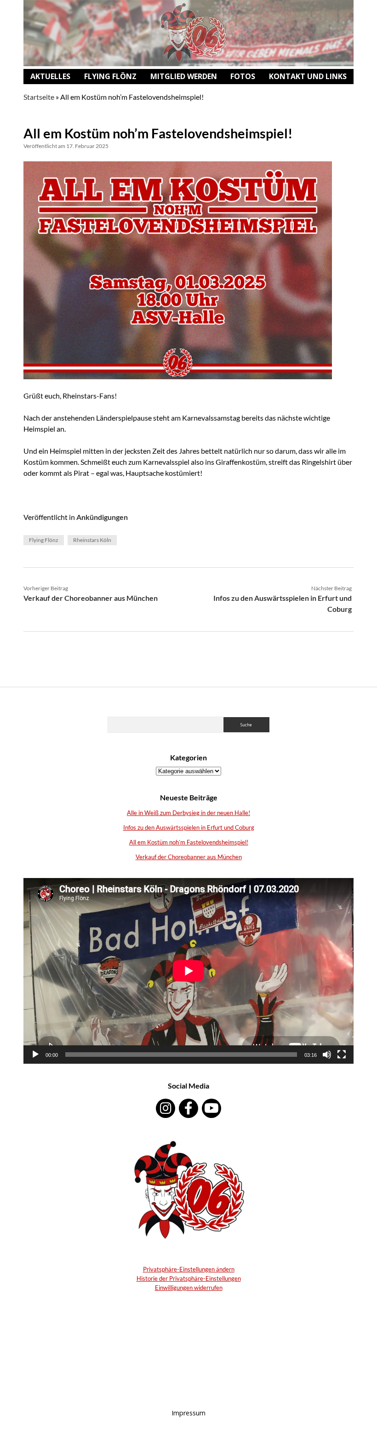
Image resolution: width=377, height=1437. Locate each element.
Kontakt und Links (308, 76)
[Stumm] (326, 1054)
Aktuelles (50, 76)
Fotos (242, 76)
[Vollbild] (341, 1054)
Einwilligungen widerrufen (189, 1287)
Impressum (188, 1412)
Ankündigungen (102, 517)
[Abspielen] (35, 1054)
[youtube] (211, 1108)
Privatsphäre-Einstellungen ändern (188, 1269)
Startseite (38, 96)
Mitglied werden (183, 76)
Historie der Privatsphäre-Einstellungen (189, 1278)
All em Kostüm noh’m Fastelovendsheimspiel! (188, 842)
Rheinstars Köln (92, 539)
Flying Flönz (110, 76)
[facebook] (188, 1108)
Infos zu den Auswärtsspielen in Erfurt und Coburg (188, 827)
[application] (188, 971)
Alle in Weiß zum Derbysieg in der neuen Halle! (188, 812)
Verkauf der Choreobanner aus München (90, 597)
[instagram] (165, 1108)
